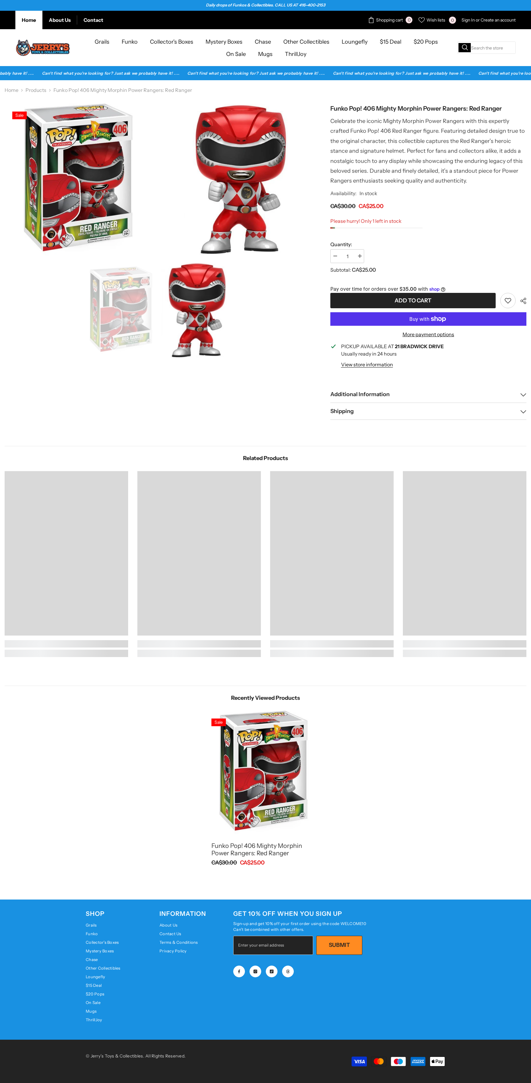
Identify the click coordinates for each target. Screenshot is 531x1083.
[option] (122, 310)
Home (29, 20)
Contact (93, 20)
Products (36, 90)
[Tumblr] (288, 971)
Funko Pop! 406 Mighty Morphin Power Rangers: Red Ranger (256, 849)
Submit (339, 945)
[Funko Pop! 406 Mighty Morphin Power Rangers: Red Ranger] (265, 772)
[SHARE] (521, 300)
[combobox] (486, 47)
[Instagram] (255, 971)
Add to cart (413, 300)
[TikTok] (271, 971)
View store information (367, 364)
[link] (508, 300)
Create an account (498, 20)
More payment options (428, 334)
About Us (60, 20)
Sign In (468, 20)
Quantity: (341, 244)
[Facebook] (239, 971)
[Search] (486, 47)
